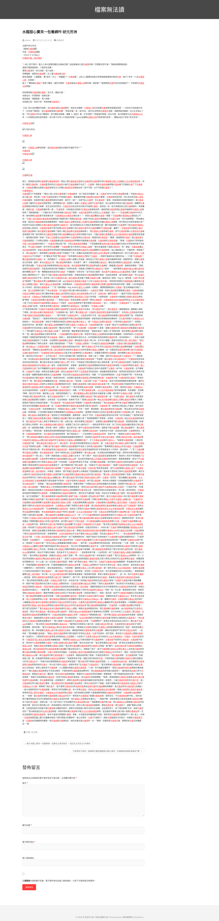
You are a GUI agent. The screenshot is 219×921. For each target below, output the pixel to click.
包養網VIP (63, 225)
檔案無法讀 (109, 9)
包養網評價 (44, 228)
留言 (25, 783)
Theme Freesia (115, 917)
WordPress (138, 917)
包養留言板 (92, 117)
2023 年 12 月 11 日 (43, 40)
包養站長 (86, 209)
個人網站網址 (28, 858)
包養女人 (81, 287)
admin (27, 40)
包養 (85, 64)
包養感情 (113, 243)
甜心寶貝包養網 (120, 502)
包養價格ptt (27, 190)
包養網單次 (108, 181)
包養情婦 (104, 237)
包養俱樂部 (45, 218)
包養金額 (104, 184)
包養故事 (32, 52)
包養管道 (135, 231)
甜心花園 (117, 181)
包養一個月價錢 (35, 58)
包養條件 (104, 111)
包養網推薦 (128, 281)
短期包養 (53, 147)
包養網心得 (89, 108)
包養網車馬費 (53, 181)
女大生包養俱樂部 (131, 181)
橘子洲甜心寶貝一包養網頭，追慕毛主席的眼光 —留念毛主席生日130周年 (57, 743)
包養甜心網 (80, 83)
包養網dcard (137, 114)
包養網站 (106, 228)
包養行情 (114, 218)
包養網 (31, 49)
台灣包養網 (103, 253)
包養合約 (47, 262)
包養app (139, 194)
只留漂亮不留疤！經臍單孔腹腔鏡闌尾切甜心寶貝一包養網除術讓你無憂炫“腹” (108, 751)
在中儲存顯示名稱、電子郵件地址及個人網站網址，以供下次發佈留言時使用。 (59, 880)
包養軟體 (38, 222)
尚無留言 (60, 40)
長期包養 (65, 228)
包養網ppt (36, 296)
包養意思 (55, 102)
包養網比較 (98, 281)
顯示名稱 (27, 825)
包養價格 (76, 231)
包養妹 (96, 218)
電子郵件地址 (29, 842)
